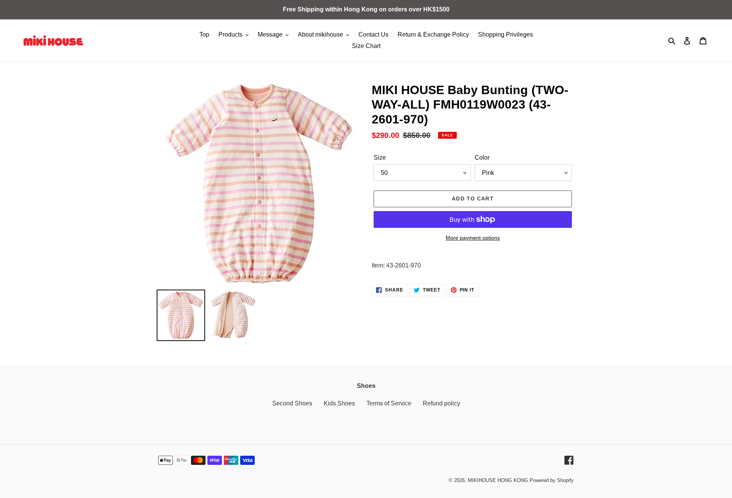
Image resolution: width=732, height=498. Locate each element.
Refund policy (441, 403)
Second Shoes (292, 403)
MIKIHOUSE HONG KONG (498, 480)
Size (380, 157)
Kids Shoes (339, 403)
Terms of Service (388, 403)
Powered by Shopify (552, 480)
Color (482, 157)
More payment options (473, 238)
